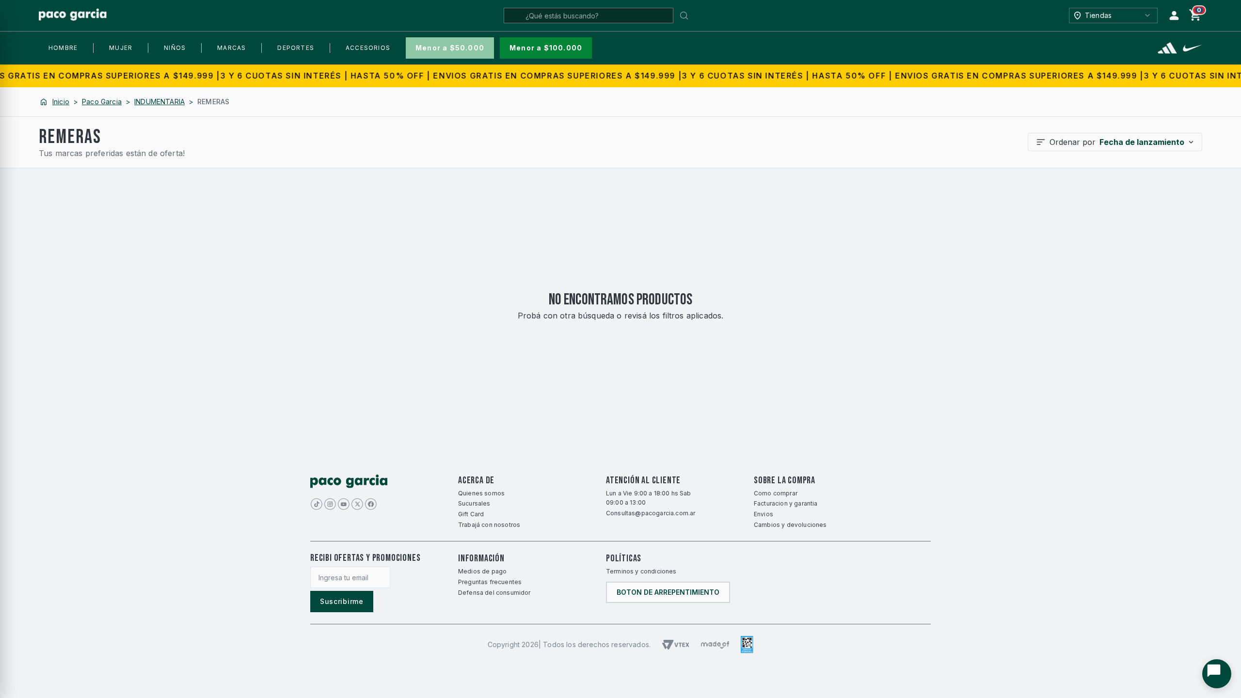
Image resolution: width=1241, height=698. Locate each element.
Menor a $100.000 (545, 48)
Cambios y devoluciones (790, 524)
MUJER (120, 47)
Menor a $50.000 (449, 48)
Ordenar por (1117, 142)
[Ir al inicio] (73, 15)
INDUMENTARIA (159, 101)
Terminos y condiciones (641, 571)
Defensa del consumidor (494, 592)
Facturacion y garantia (786, 503)
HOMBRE (63, 47)
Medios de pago (482, 571)
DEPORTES (295, 47)
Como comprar (775, 493)
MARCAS (231, 47)
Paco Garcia (102, 101)
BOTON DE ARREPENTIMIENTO (668, 592)
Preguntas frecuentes (490, 582)
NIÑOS (175, 47)
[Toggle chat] (1216, 673)
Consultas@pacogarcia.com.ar (650, 513)
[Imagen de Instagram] (330, 504)
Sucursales (474, 503)
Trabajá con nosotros (489, 524)
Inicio (60, 101)
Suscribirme (342, 601)
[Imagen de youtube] (343, 504)
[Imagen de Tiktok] (316, 504)
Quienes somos (481, 493)
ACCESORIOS (368, 47)
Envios (763, 514)
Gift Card (471, 514)
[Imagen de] (357, 504)
